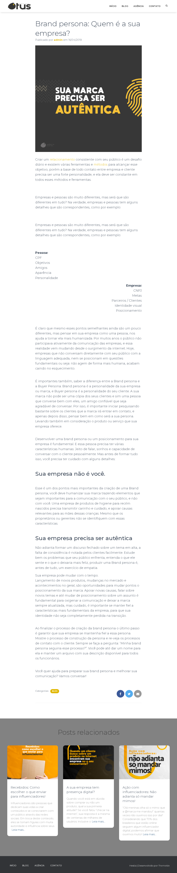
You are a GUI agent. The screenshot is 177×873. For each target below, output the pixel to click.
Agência (138, 6)
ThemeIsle (164, 865)
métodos (101, 164)
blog (54, 691)
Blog (125, 6)
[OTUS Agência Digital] (19, 6)
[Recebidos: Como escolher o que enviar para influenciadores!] (32, 762)
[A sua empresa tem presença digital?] (88, 762)
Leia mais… (18, 829)
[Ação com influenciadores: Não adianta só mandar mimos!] (144, 762)
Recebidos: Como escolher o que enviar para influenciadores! (28, 791)
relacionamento (62, 159)
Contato (155, 6)
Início (113, 6)
